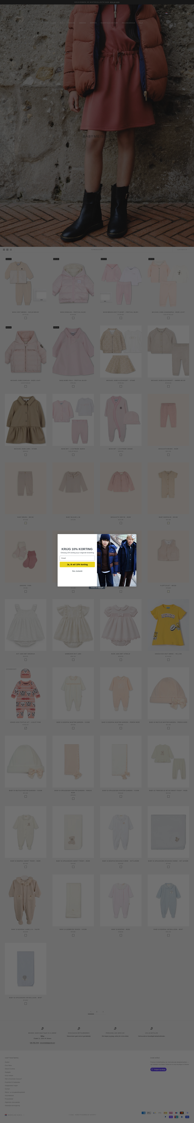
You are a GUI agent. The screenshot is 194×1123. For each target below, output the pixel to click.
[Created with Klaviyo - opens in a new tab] (97, 588)
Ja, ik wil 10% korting (77, 564)
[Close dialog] (134, 536)
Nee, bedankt (77, 571)
